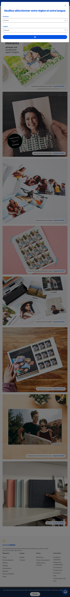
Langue (5, 26)
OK (35, 37)
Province (6, 16)
